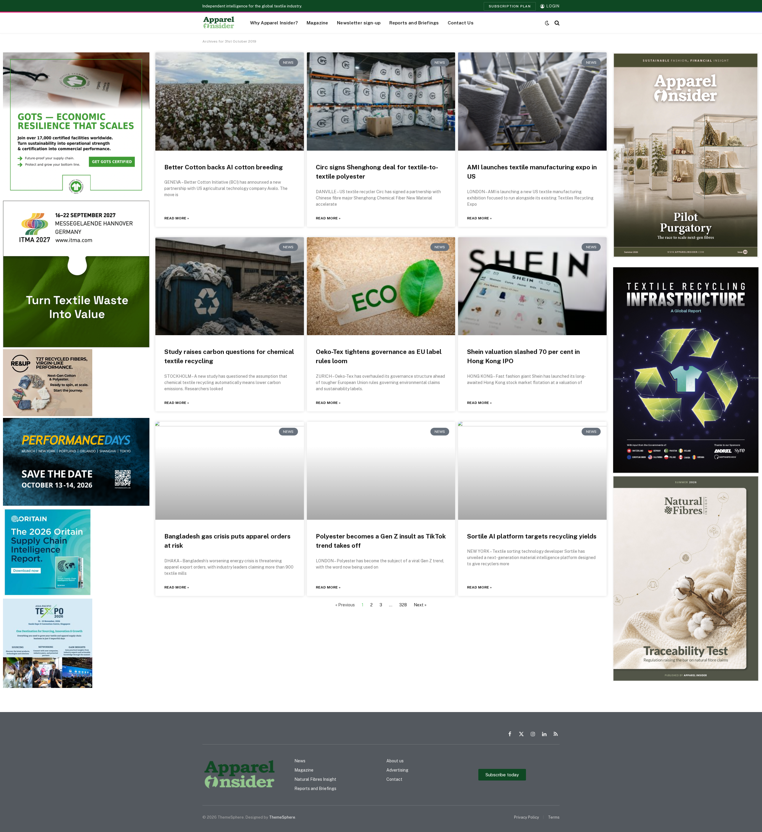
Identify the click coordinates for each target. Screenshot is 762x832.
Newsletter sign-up (358, 22)
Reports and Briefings (414, 22)
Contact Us (461, 22)
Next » (420, 604)
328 (403, 604)
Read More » (176, 218)
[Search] (556, 22)
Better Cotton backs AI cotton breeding (223, 167)
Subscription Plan (510, 6)
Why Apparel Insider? (274, 22)
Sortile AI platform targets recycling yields (532, 536)
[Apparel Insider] (218, 23)
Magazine (317, 22)
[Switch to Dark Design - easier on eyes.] (547, 23)
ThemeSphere (282, 817)
